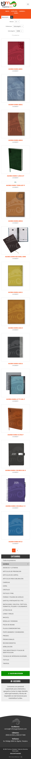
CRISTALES (6, 590)
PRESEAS (6, 636)
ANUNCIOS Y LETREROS (10, 568)
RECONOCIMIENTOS (9, 643)
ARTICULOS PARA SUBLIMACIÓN (13, 579)
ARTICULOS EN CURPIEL (10, 575)
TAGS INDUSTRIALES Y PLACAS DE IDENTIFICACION (13, 651)
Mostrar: (12, 21)
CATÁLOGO (14, 11)
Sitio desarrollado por (15, 757)
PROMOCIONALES (8, 639)
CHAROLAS (6, 582)
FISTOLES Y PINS (8, 593)
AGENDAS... (22, 11)
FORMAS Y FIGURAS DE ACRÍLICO (13, 597)
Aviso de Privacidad (15, 753)
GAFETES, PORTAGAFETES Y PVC (13, 601)
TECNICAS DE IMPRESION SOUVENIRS (15, 656)
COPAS (5, 586)
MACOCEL (6, 617)
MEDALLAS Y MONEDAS (10, 621)
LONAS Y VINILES (8, 614)
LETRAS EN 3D (7, 610)
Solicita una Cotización (16, 673)
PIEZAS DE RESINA (9, 625)
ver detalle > (15, 71)
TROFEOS (6, 663)
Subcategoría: (11, 31)
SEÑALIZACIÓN (7, 647)
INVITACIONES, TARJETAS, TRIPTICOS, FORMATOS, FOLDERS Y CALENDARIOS (15, 605)
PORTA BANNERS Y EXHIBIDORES (13, 632)
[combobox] (6, 17)
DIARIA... (16, 13)
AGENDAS (6, 564)
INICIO (7, 11)
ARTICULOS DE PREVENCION (12, 571)
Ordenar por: (9, 26)
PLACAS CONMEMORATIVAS (11, 628)
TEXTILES (6, 660)
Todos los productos (9, 560)
